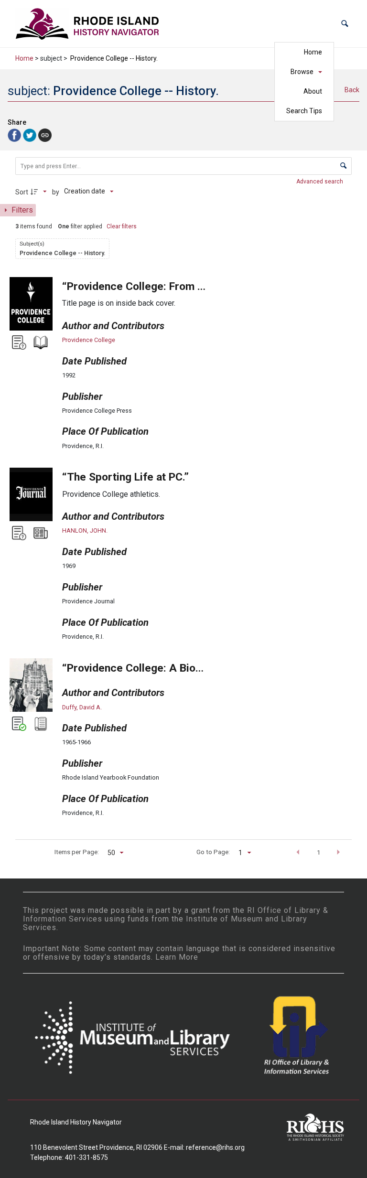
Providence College (88, 339)
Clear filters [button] (122, 226)
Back (352, 90)
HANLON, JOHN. (85, 530)
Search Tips (304, 111)
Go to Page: (213, 852)
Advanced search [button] (320, 181)
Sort (21, 192)
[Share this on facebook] (15, 134)
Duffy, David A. (82, 707)
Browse (302, 71)
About (312, 91)
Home (313, 52)
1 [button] (319, 852)
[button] (345, 23)
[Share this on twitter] (30, 134)
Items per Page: (76, 852)
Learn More (176, 957)
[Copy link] (45, 135)
